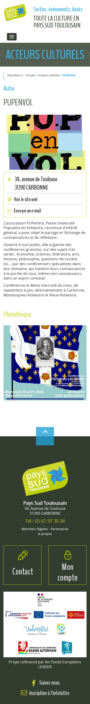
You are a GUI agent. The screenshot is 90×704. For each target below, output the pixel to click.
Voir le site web (26, 199)
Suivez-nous (49, 683)
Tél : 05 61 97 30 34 (45, 521)
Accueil (30, 75)
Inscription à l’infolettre (49, 693)
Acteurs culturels (49, 75)
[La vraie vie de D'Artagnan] (45, 363)
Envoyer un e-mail (27, 210)
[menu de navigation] (12, 36)
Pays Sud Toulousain (45, 503)
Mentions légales (34, 529)
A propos (45, 534)
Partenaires (60, 529)
